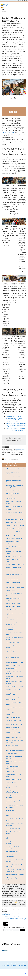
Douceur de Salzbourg (12, 579)
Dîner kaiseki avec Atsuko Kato (14, 538)
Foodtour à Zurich (10, 771)
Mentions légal (14, 965)
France (3, 9)
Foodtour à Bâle (10, 810)
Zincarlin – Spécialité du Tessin (14, 779)
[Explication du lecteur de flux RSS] (16, 902)
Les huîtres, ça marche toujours (14, 662)
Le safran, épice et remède (13, 828)
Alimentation (4, 11)
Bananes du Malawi (11, 571)
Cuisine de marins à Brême (13, 516)
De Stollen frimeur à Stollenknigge (15, 564)
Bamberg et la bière (11, 782)
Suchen (22, 930)
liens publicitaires (20, 449)
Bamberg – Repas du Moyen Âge (15, 750)
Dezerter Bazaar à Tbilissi (13, 532)
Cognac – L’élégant (11, 498)
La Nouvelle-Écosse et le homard (15, 469)
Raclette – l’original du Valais (13, 717)
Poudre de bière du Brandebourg (15, 587)
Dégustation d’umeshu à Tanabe (14, 477)
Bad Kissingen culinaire (12, 753)
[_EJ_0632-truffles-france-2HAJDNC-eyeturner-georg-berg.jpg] (14, 87)
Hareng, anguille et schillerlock (14, 528)
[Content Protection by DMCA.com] (5, 447)
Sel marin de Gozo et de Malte (14, 556)
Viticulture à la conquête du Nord (15, 525)
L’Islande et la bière (11, 590)
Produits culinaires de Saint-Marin (15, 519)
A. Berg (6, 459)
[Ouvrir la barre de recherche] (15, 0)
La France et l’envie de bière (13, 606)
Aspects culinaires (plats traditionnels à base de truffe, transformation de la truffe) (16, 425)
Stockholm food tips (11, 509)
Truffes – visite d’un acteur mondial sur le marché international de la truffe (15, 430)
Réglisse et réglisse (11, 651)
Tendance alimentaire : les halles (15, 874)
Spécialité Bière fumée (12, 668)
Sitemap (8, 965)
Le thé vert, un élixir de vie (13, 851)
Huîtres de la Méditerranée (13, 609)
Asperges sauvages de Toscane (14, 686)
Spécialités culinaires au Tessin (14, 689)
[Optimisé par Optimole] (25, 973)
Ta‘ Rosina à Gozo (10, 535)
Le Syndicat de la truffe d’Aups (14, 724)
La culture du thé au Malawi (13, 567)
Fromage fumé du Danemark (13, 665)
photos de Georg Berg (8, 132)
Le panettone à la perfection (13, 737)
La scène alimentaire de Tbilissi (14, 490)
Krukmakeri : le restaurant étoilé (14, 512)
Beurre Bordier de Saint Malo (13, 654)
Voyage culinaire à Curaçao (13, 522)
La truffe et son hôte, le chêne (14, 721)
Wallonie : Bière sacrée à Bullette (15, 506)
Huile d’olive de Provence (12, 642)
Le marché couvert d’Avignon (13, 603)
